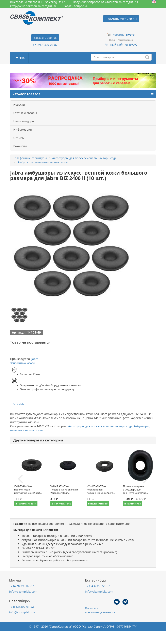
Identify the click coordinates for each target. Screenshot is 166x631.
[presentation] (20, 479)
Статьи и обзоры (25, 113)
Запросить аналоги (22, 363)
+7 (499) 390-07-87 (45, 45)
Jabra (34, 359)
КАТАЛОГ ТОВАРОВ (26, 94)
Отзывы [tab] (18, 404)
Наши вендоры (23, 121)
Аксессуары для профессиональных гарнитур (100, 426)
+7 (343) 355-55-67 (97, 586)
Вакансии (20, 146)
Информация (22, 129)
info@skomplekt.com (23, 591)
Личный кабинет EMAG (121, 44)
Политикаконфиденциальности (100, 610)
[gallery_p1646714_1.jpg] (19, 315)
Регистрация (125, 40)
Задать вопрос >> (76, 6)
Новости (19, 104)
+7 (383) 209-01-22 (21, 606)
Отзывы (18, 138)
